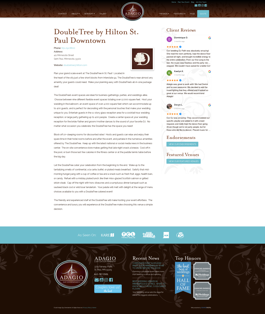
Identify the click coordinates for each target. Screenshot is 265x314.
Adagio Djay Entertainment (132, 11)
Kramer (206, 307)
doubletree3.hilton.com (75, 65)
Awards (163, 14)
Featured (179, 14)
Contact (62, 14)
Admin (94, 307)
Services (88, 14)
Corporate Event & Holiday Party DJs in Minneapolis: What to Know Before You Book (148, 265)
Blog (192, 2)
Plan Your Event (183, 2)
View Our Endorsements (182, 144)
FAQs (192, 14)
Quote (203, 14)
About (74, 14)
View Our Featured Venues (183, 161)
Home (174, 2)
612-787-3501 (101, 274)
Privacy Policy (87, 307)
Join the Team (201, 2)
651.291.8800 (68, 48)
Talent (103, 14)
